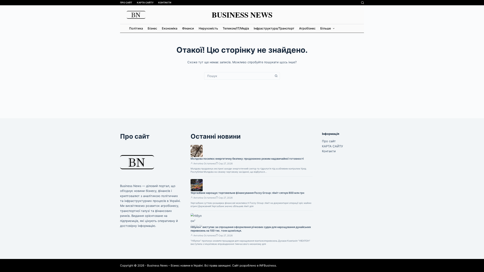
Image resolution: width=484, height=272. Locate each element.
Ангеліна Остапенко (204, 163)
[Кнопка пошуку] (276, 76)
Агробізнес (307, 28)
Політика (136, 28)
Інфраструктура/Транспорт (274, 28)
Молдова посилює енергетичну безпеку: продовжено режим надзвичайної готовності (247, 158)
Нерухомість (208, 28)
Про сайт (126, 2)
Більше (325, 28)
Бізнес (152, 28)
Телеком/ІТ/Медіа (236, 28)
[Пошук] (362, 2)
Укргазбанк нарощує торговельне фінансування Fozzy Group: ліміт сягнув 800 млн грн (247, 192)
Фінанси (188, 28)
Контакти (164, 2)
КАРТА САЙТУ (145, 2)
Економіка (169, 28)
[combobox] (238, 76)
